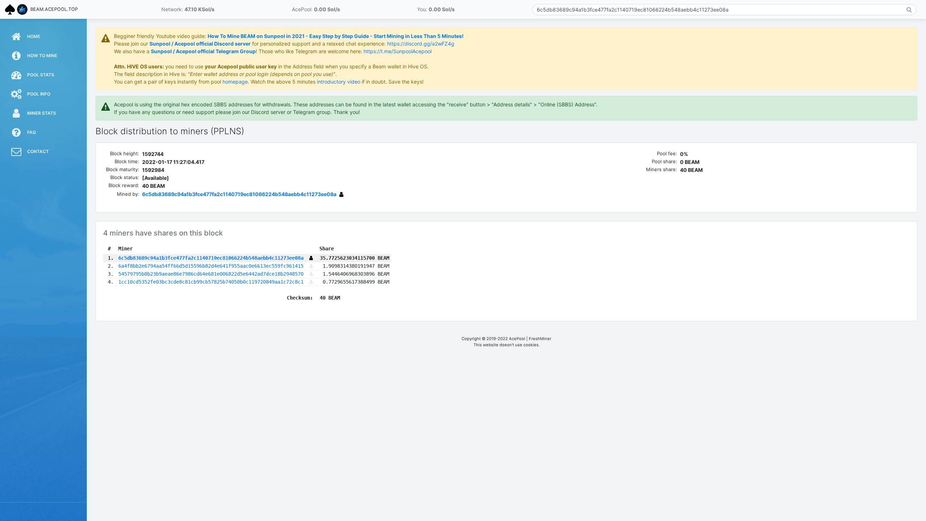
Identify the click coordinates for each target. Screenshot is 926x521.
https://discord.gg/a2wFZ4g (420, 44)
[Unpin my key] (341, 194)
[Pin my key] (311, 266)
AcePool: (316, 9)
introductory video (338, 82)
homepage (235, 82)
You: (436, 9)
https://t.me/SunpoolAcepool (398, 51)
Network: (187, 9)
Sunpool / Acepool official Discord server (200, 44)
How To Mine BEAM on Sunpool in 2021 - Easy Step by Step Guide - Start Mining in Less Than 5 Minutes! (336, 36)
